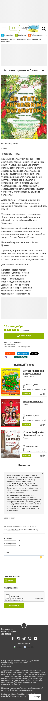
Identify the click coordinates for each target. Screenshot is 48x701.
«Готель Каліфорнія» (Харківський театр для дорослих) (33, 435)
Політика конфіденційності (11, 694)
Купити (25, 394)
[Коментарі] (44, 394)
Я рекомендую (25, 336)
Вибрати (11, 581)
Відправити (14, 606)
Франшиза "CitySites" (9, 631)
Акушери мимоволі (33, 401)
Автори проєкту (24, 643)
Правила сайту (27, 694)
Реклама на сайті (8, 629)
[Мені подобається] (41, 394)
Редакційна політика (18, 696)
